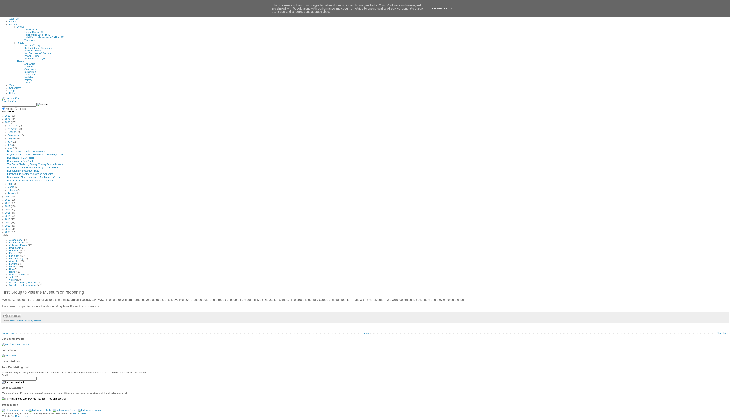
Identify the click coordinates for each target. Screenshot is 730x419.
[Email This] (5, 316)
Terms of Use (79, 413)
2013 (8, 219)
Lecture (13, 264)
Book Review (16, 242)
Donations (14, 250)
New (11, 269)
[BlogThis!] (8, 316)
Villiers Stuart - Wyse (35, 58)
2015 (8, 212)
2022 (8, 119)
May (10, 148)
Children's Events (18, 245)
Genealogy (15, 88)
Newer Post (8, 333)
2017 (8, 206)
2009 (8, 232)
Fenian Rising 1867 (34, 32)
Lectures (13, 266)
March (11, 187)
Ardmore (28, 66)
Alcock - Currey (32, 45)
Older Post (722, 333)
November (13, 129)
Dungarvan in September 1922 (23, 171)
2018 (8, 203)
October (12, 132)
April (10, 183)
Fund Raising (16, 258)
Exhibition (14, 256)
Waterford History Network (22, 282)
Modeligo (29, 77)
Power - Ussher (32, 56)
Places (20, 61)
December (13, 125)
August (11, 138)
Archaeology (15, 240)
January (12, 193)
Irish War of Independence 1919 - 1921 (44, 37)
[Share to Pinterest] (19, 316)
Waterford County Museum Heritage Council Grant (33, 167)
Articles (13, 24)
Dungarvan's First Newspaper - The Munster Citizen (33, 177)
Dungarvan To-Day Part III (20, 158)
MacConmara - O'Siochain (38, 53)
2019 (8, 200)
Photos (12, 21)
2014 (8, 216)
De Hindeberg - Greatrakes (38, 48)
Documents (15, 248)
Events (20, 26)
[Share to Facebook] (15, 316)
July (10, 141)
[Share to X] (12, 316)
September (14, 135)
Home (366, 333)
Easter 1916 (30, 29)
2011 (8, 225)
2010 (8, 229)
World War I (30, 40)
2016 (8, 209)
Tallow (27, 82)
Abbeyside (29, 64)
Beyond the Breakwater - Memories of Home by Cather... (36, 154)
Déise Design (22, 416)
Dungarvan (30, 72)
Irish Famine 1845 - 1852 (37, 34)
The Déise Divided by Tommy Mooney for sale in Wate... (36, 164)
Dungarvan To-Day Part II (20, 161)
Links (12, 93)
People (20, 42)
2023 (8, 116)
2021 (8, 122)
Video (12, 85)
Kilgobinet (29, 74)
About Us (14, 18)
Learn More (439, 8)
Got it (455, 8)
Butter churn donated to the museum (26, 151)
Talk (11, 277)
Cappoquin (30, 69)
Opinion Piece (16, 274)
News (12, 272)
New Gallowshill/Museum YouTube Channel (30, 180)
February (12, 190)
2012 (8, 222)
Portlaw (28, 80)
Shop (12, 90)
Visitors (13, 280)
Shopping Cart (9, 101)
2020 (8, 196)
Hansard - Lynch (32, 50)
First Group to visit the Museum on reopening (30, 174)
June (10, 145)
